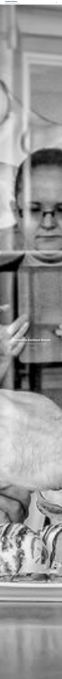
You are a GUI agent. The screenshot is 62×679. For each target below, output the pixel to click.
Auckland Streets (11, 1)
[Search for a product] (56, 2)
